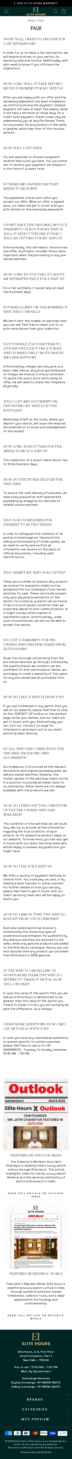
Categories (35, 1409)
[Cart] (63, 11)
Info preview (35, 1419)
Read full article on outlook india (36, 1195)
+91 (48, 1045)
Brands (35, 1399)
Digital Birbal (43, 1452)
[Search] (55, 11)
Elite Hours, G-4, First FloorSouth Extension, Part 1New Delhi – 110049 (36, 1356)
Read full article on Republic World (36, 1317)
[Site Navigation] (6, 11)
